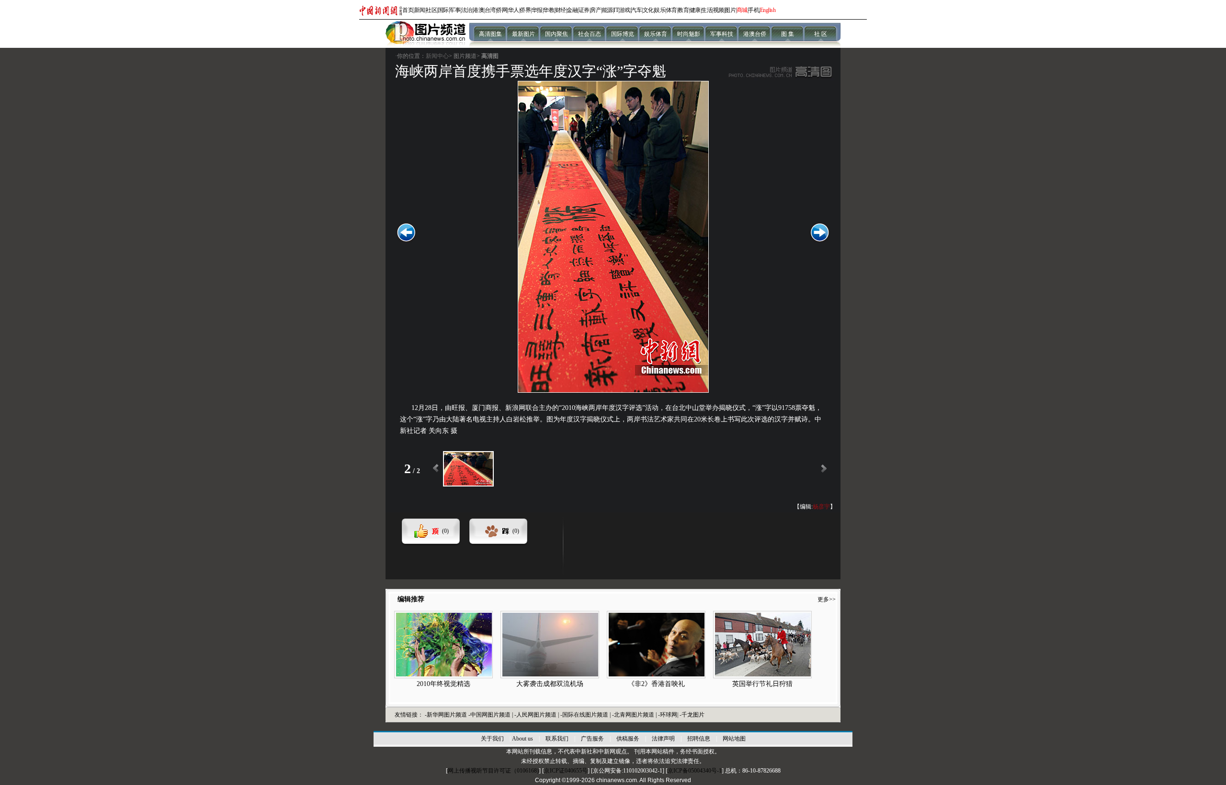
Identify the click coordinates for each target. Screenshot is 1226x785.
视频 (718, 10)
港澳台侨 (754, 34)
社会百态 (589, 34)
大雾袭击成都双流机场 (549, 683)
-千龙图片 (692, 714)
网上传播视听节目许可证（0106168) (493, 770)
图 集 (787, 34)
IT (615, 10)
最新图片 (523, 34)
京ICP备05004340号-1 (695, 770)
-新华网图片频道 (446, 714)
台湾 (490, 10)
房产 (595, 10)
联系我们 (556, 738)
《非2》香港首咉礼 (656, 683)
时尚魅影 (688, 34)
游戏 (624, 10)
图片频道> (467, 56)
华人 (513, 10)
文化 (648, 10)
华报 (537, 10)
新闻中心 (437, 56)
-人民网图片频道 (536, 714)
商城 (742, 10)
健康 (695, 10)
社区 (431, 10)
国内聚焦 (556, 34)
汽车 (636, 10)
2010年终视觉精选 (443, 683)
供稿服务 (627, 738)
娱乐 (659, 10)
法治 (466, 10)
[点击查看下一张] (613, 390)
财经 (560, 10)
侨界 (525, 10)
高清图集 (490, 34)
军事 (454, 10)
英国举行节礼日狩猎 (762, 683)
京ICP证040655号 (566, 770)
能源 (607, 10)
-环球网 (667, 714)
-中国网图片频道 (490, 714)
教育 (683, 10)
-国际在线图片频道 (585, 714)
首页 (407, 10)
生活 (706, 10)
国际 (443, 10)
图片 (730, 10)
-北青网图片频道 (634, 714)
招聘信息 (698, 738)
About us (522, 738)
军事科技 (721, 34)
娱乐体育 (655, 34)
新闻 (419, 10)
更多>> (826, 599)
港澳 (478, 10)
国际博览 (622, 34)
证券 (584, 10)
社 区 (820, 34)
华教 (548, 10)
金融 (572, 10)
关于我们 (492, 738)
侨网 (501, 10)
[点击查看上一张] (406, 241)
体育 (671, 10)
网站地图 (734, 738)
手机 (753, 10)
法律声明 (663, 738)
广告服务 (592, 738)
